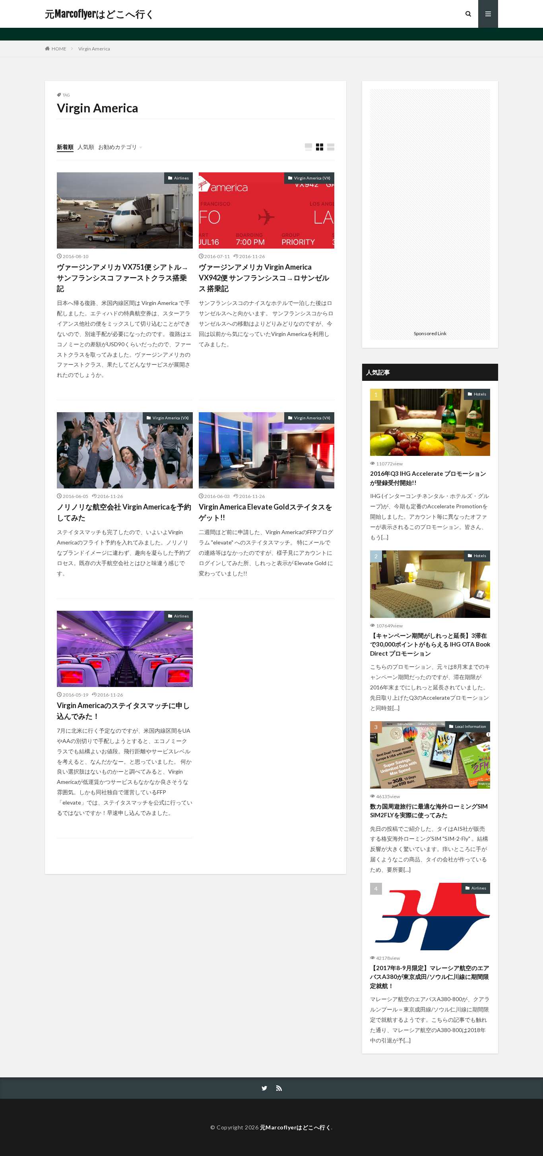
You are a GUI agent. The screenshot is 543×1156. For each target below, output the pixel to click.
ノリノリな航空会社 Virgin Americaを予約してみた (124, 512)
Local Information (470, 726)
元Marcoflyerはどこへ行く (100, 14)
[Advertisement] (430, 208)
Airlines (181, 178)
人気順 (86, 146)
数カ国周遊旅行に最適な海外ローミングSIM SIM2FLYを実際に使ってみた (429, 811)
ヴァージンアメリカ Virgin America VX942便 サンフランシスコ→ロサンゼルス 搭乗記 (264, 277)
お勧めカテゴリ (117, 146)
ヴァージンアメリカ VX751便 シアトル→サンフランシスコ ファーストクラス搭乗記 (122, 277)
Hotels (480, 394)
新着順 (65, 146)
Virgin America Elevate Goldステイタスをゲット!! (265, 512)
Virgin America (94, 49)
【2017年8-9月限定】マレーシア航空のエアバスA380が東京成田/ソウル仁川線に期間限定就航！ (429, 976)
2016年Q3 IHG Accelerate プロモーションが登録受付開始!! (428, 478)
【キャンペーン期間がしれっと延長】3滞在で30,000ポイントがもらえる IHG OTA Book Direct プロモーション (430, 644)
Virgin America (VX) (312, 178)
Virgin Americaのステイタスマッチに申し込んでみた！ (123, 710)
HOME (59, 48)
